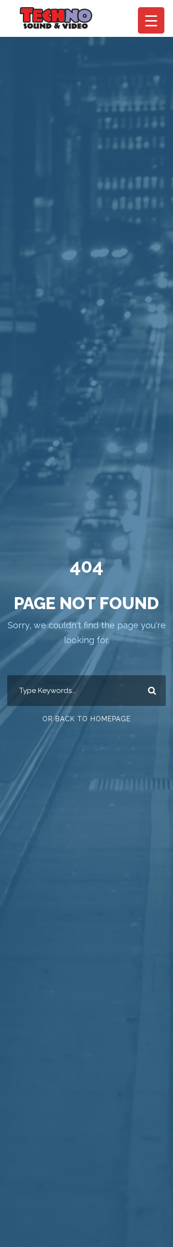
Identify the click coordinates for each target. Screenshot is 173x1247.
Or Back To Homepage (86, 719)
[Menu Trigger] (151, 20)
